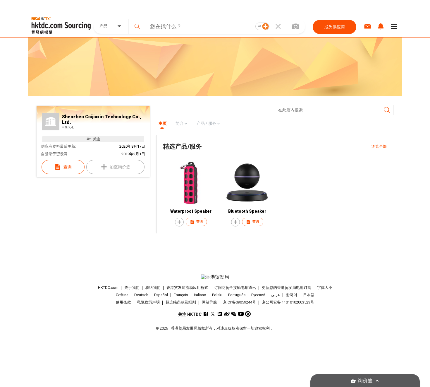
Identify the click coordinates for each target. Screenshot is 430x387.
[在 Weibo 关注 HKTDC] (227, 314)
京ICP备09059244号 (239, 302)
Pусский (258, 295)
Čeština (122, 295)
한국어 (291, 295)
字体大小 (324, 287)
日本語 (308, 295)
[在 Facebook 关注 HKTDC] (206, 314)
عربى (275, 295)
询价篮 (365, 380)
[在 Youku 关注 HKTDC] (248, 314)
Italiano (200, 295)
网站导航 (209, 302)
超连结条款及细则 (181, 302)
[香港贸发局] (215, 277)
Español (161, 295)
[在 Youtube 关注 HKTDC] (241, 314)
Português (236, 295)
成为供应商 (334, 27)
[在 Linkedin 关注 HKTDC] (220, 314)
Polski (217, 295)
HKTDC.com (108, 287)
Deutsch (141, 295)
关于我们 (132, 287)
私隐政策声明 (148, 302)
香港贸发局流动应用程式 (187, 287)
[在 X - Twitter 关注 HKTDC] (213, 314)
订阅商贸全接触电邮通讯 (235, 287)
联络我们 (153, 287)
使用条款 (123, 302)
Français (181, 295)
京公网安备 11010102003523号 (288, 302)
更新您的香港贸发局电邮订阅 (286, 287)
